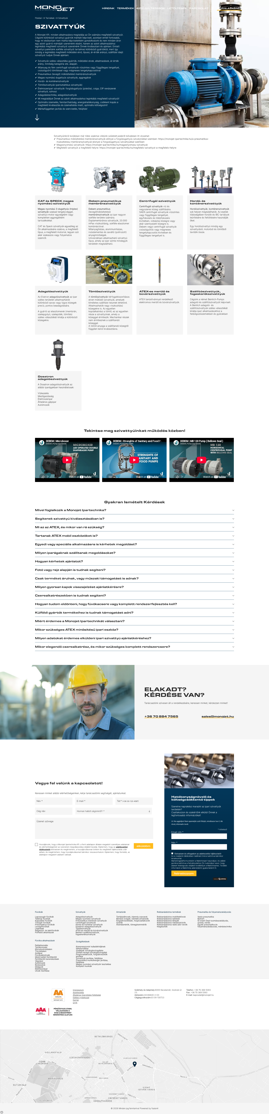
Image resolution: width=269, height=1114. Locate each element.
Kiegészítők (162, 927)
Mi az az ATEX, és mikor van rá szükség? (69, 527)
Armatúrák (121, 912)
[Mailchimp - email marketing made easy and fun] (220, 879)
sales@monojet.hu (218, 716)
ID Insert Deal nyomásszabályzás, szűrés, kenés (213, 922)
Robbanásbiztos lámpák (168, 921)
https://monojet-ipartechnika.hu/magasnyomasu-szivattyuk (117, 144)
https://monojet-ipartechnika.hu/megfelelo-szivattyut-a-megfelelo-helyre (138, 147)
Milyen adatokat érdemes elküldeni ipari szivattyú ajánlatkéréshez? (93, 638)
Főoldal (38, 18)
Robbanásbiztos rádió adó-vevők (172, 925)
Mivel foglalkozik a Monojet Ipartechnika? (70, 510)
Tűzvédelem (40, 951)
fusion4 (155, 1108)
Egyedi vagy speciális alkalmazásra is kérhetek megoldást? (86, 544)
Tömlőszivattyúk (83, 928)
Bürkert (201, 919)
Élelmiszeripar (41, 969)
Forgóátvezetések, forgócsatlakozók (133, 921)
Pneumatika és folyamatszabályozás (214, 912)
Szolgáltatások (151, 8)
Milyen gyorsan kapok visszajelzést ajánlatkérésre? (79, 586)
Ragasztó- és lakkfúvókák (47, 930)
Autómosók (40, 963)
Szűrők (119, 923)
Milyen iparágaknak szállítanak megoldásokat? (75, 552)
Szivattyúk (63, 18)
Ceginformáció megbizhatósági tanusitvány (43, 997)
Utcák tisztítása (42, 971)
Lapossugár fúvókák (44, 917)
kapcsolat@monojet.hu (203, 995)
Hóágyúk (39, 967)
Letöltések (177, 8)
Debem (92, 208)
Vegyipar (39, 961)
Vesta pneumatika (206, 917)
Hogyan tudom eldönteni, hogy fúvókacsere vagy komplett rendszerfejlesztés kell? (106, 603)
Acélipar (38, 953)
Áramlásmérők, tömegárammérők (131, 925)
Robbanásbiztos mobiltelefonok (171, 917)
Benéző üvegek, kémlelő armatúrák (132, 919)
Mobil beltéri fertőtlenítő (46, 957)
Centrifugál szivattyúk (86, 923)
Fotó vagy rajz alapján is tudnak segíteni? (70, 569)
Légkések (39, 928)
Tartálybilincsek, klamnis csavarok (132, 917)
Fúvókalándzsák (42, 955)
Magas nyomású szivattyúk (88, 919)
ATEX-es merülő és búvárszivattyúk (92, 930)
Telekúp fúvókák (42, 919)
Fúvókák (39, 912)
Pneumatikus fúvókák (45, 925)
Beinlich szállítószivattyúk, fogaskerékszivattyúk (88, 933)
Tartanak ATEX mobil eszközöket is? (66, 535)
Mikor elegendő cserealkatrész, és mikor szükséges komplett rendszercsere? (102, 646)
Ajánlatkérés (229, 8)
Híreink (108, 8)
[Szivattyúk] (54, 8)
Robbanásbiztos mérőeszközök (171, 923)
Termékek (125, 8)
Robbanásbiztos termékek (169, 912)
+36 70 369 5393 (202, 990)
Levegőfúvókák (42, 927)
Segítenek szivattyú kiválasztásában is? (69, 518)
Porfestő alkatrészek (44, 932)
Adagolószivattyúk (84, 917)
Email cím (177, 832)
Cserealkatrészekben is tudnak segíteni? (70, 595)
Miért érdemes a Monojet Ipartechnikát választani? (80, 621)
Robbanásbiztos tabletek (168, 919)
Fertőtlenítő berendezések (47, 959)
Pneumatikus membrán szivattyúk (91, 921)
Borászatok (40, 965)
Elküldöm (143, 846)
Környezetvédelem (43, 949)
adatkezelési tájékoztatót (210, 854)
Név (174, 842)
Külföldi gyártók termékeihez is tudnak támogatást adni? (84, 612)
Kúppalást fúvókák (43, 921)
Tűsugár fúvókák (43, 923)
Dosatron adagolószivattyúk (88, 927)
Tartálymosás (41, 947)
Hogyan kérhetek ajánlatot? (59, 561)
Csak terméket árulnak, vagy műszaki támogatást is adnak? (87, 578)
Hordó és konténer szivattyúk (89, 925)
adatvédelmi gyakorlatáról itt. (204, 868)
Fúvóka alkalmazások (45, 941)
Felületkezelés (41, 945)
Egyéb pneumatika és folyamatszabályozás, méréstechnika (215, 926)
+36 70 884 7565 (161, 716)
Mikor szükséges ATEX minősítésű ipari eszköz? (76, 629)
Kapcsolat (198, 8)
